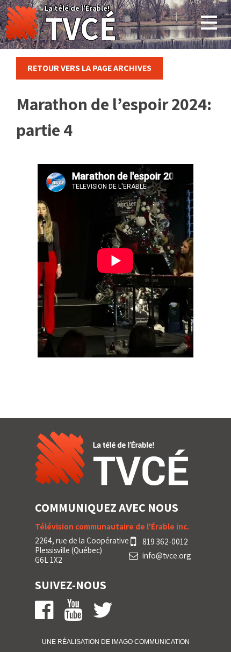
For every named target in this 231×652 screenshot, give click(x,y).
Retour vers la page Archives (89, 68)
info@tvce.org (166, 556)
